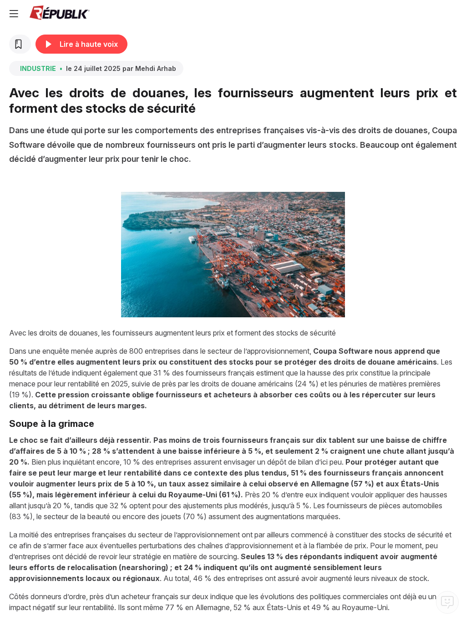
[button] (13, 13)
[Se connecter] (457, 14)
